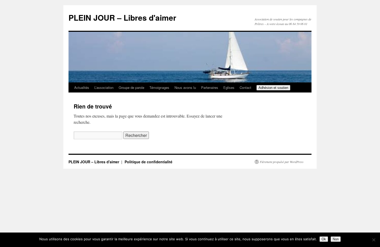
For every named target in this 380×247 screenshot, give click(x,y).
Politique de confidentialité (148, 161)
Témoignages (159, 87)
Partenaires (209, 87)
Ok (324, 239)
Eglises (228, 87)
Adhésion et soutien (273, 88)
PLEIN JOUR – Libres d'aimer (122, 17)
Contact (245, 87)
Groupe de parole (131, 87)
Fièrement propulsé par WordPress (281, 162)
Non (336, 239)
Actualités (81, 87)
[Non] (373, 239)
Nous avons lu (185, 87)
